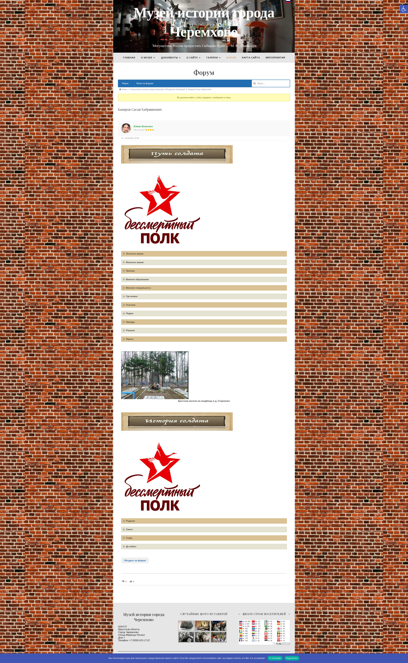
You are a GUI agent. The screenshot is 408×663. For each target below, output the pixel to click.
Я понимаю (275, 658)
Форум (125, 83)
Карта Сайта (251, 57)
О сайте (192, 57)
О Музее (146, 57)
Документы (169, 57)
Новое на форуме (144, 83)
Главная (129, 57)
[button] (404, 9)
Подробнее (292, 658)
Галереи (212, 57)
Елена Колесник (143, 126)
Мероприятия (275, 57)
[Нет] (404, 658)
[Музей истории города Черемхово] (204, 26)
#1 (123, 138)
